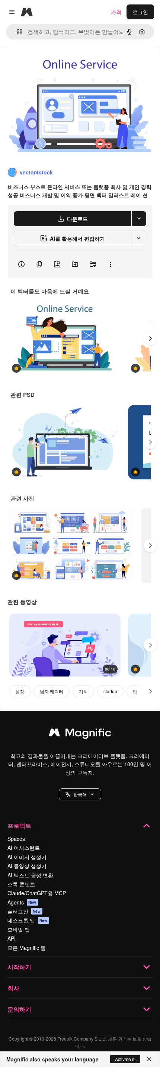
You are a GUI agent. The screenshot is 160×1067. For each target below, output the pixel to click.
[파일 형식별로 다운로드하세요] (138, 218)
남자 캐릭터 (51, 691)
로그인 (140, 12)
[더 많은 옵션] (110, 264)
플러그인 (24, 911)
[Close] (149, 1059)
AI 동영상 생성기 (27, 866)
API (11, 938)
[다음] (150, 338)
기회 (83, 691)
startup (110, 691)
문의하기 (19, 1009)
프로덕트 (19, 825)
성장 (19, 691)
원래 (42, 64)
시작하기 (19, 966)
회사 (13, 988)
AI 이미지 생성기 (27, 857)
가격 (116, 12)
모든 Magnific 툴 (26, 947)
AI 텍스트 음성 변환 (30, 875)
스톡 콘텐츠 (21, 884)
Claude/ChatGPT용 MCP (36, 893)
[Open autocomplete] (16, 32)
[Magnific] (80, 734)
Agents (21, 902)
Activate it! (125, 1059)
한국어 (80, 794)
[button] (80, 794)
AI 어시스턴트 (23, 847)
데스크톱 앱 (27, 920)
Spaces (16, 838)
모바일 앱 (18, 929)
